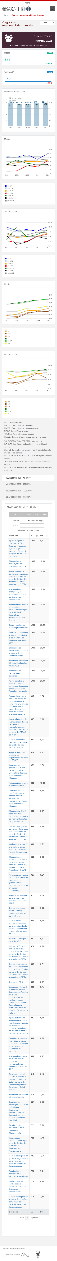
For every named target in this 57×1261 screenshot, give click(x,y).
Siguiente (34, 1218)
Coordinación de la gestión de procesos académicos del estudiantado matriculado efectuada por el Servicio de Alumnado (18, 798)
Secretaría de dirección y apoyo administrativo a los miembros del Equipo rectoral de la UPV (18, 637)
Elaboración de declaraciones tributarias (15, 673)
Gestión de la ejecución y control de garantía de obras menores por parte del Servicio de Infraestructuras (18, 1161)
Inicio (6, 15)
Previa (21, 1218)
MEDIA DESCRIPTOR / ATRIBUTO (18, 478)
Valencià (28, 3)
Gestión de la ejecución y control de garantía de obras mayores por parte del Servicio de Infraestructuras (18, 1202)
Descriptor (13, 536)
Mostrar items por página (28, 521)
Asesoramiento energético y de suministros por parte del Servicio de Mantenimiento (17, 594)
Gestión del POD (16, 982)
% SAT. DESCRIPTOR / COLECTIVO (19, 497)
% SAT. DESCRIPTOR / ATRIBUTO (18, 484)
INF (41, 536)
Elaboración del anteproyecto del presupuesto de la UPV (18, 563)
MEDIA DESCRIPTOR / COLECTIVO (19, 491)
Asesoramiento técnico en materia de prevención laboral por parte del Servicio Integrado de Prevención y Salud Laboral (18, 612)
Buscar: (16, 525)
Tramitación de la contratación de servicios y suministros (18, 1173)
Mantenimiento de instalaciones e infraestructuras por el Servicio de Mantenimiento (18, 1186)
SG (32, 536)
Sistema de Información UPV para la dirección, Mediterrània (18, 663)
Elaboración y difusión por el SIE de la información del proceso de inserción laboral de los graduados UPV (18, 816)
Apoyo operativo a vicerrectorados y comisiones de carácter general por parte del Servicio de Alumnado (18, 686)
